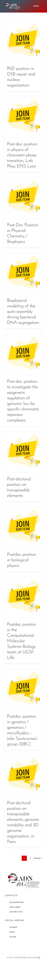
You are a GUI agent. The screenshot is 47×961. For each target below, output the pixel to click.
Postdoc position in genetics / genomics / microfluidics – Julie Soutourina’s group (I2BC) (23, 689)
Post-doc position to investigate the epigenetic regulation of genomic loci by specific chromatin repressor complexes (23, 354)
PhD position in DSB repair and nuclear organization (23, 42)
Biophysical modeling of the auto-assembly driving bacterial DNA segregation (23, 273)
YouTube (12, 937)
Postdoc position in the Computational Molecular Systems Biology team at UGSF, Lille (23, 597)
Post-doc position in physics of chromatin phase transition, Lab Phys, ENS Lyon (23, 117)
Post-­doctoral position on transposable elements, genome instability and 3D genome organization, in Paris (23, 776)
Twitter (12, 932)
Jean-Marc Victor (16, 912)
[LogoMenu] (12, 3)
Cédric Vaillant (14, 907)
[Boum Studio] (39, 957)
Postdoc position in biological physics (23, 527)
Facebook (13, 927)
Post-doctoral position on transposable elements (23, 452)
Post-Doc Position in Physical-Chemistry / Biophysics (23, 198)
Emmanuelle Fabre (16, 902)
